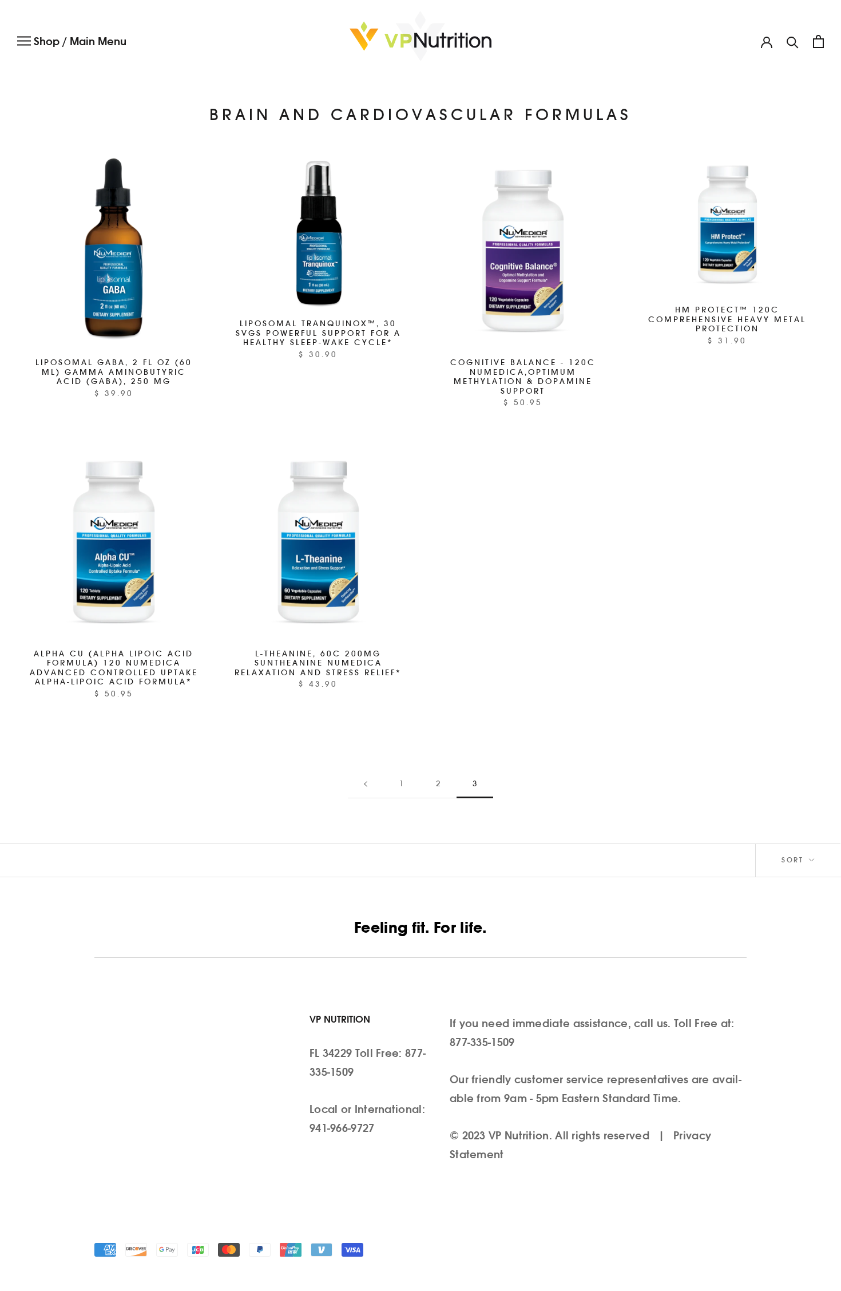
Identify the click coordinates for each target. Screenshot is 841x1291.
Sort (794, 860)
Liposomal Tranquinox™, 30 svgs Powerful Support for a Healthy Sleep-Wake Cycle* (318, 333)
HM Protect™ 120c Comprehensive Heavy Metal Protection (727, 320)
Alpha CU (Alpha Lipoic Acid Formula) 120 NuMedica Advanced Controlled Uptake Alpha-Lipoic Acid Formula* (114, 668)
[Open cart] (818, 41)
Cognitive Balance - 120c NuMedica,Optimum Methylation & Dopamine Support (523, 377)
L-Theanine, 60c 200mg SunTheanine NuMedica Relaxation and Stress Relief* (318, 664)
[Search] (793, 41)
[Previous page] (365, 784)
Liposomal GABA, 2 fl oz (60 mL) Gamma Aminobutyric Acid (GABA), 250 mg (113, 372)
